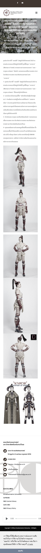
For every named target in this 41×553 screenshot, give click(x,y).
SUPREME (6, 498)
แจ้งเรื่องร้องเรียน (13, 469)
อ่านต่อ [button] (30, 544)
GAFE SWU (6, 505)
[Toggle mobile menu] (36, 13)
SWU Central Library (9, 501)
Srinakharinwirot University (12, 494)
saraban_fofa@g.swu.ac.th (16, 464)
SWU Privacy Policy (9, 508)
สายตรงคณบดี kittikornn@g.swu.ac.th (19, 474)
